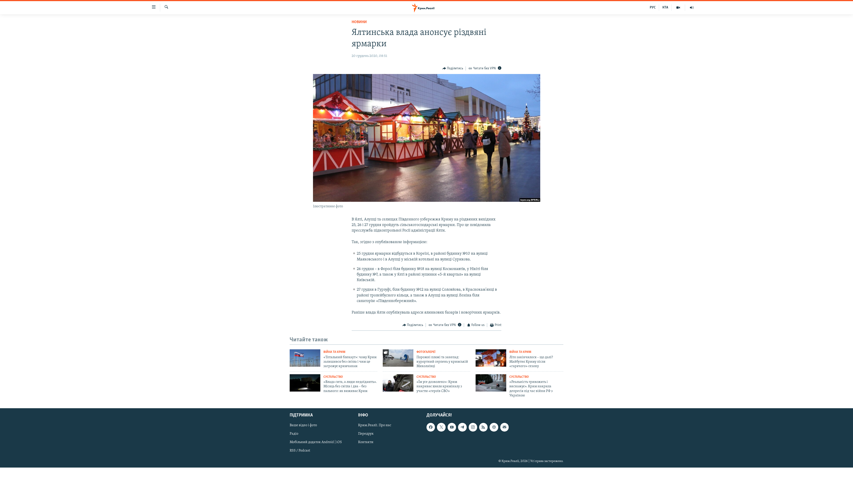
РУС (653, 7)
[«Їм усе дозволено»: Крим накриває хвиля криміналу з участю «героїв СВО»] (398, 383)
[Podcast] (494, 427)
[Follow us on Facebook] (430, 427)
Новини (359, 22)
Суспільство (333, 377)
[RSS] (483, 427)
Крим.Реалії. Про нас (374, 425)
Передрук (366, 434)
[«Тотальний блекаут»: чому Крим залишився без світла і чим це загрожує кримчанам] (305, 358)
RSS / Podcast (300, 450)
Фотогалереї (426, 352)
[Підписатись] (504, 427)
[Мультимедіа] (678, 7)
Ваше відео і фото (303, 425)
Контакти (365, 442)
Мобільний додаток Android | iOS (316, 442)
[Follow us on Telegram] (462, 427)
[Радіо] (691, 7)
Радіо (294, 434)
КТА (665, 7)
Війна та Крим (334, 352)
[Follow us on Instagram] (473, 427)
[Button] (452, 68)
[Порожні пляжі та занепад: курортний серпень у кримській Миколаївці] (398, 358)
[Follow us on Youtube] (452, 427)
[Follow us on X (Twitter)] (441, 427)
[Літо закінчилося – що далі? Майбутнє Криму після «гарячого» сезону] (491, 358)
